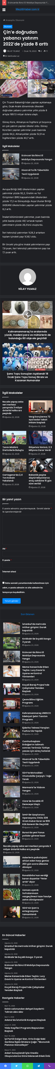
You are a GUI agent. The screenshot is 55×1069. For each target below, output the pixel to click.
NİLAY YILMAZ (13, 51)
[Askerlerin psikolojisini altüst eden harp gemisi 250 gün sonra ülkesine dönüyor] (11, 861)
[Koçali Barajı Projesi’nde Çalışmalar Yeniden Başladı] (11, 689)
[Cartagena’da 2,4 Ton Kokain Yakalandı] (14, 465)
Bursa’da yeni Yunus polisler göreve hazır (33, 834)
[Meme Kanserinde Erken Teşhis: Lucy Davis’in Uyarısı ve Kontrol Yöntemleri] (11, 671)
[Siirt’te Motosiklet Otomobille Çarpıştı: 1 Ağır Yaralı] (11, 777)
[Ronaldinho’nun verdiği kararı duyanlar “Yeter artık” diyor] (11, 879)
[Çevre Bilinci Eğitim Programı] (11, 703)
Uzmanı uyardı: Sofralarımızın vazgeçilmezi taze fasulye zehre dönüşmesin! (36, 895)
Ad (4, 548)
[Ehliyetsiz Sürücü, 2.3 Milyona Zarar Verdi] (41, 437)
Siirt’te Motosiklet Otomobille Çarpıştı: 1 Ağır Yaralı (36, 776)
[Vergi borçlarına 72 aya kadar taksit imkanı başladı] (41, 407)
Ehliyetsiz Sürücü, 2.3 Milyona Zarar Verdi (40, 449)
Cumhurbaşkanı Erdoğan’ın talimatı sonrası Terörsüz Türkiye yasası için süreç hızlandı (36, 746)
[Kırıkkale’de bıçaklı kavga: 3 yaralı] (11, 643)
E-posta (7, 560)
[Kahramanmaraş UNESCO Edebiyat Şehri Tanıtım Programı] (11, 717)
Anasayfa (9, 20)
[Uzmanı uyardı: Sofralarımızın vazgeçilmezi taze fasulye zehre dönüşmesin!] (11, 894)
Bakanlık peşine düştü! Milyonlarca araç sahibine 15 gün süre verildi (40, 479)
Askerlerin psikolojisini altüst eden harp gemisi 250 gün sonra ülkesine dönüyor (35, 862)
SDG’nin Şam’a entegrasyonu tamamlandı (30, 911)
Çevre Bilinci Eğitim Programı (32, 701)
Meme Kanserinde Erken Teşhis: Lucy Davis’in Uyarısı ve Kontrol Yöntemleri (35, 671)
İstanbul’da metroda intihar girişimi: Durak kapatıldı (34, 627)
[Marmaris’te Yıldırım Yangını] (11, 791)
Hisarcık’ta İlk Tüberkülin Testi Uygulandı (36, 761)
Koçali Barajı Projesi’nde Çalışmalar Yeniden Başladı (35, 688)
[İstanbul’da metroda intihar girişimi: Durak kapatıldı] (11, 628)
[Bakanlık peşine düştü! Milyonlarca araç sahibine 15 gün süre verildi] (41, 465)
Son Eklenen (27, 614)
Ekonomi (20, 20)
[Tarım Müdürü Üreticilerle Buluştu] (14, 437)
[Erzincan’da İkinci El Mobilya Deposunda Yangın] (10, 159)
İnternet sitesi (9, 571)
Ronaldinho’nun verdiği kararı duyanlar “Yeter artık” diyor (35, 878)
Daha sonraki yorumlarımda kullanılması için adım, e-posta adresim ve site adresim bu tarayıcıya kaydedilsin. (25, 587)
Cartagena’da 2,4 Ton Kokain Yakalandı (12, 477)
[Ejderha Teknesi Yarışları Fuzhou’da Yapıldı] (11, 732)
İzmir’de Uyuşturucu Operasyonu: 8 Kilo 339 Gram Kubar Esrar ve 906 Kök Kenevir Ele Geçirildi (36, 819)
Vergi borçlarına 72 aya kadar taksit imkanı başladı (39, 419)
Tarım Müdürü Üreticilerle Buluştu (13, 449)
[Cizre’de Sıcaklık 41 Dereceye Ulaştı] (11, 805)
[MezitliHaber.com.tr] (27, 9)
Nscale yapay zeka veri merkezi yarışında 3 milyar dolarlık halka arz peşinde (12, 407)
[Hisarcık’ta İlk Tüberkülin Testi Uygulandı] (10, 174)
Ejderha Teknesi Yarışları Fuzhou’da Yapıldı (35, 729)
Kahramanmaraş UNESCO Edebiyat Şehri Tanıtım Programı (36, 716)
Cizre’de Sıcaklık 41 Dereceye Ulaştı (32, 802)
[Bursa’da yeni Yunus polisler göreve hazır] (11, 836)
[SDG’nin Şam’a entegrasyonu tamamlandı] (11, 912)
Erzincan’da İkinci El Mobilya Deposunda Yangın (30, 2)
